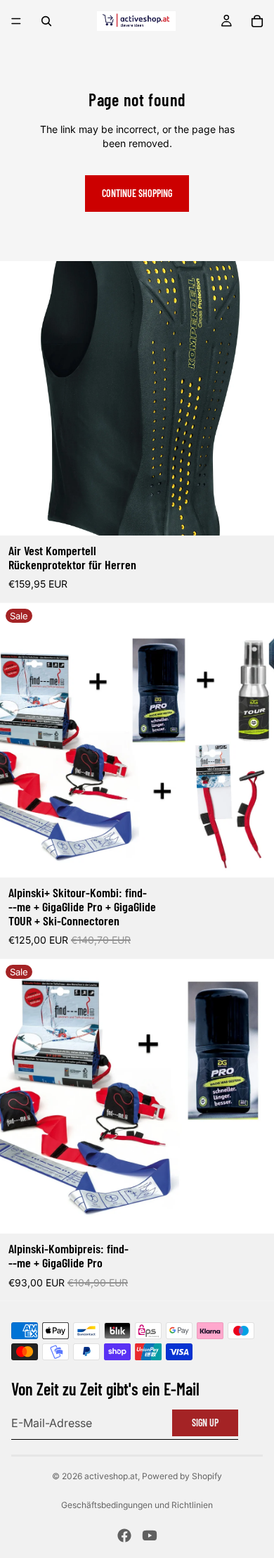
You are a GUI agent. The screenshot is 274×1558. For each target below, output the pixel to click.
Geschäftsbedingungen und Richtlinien (137, 1505)
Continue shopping (137, 193)
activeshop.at (111, 1476)
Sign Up (205, 1423)
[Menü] (16, 21)
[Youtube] (149, 1535)
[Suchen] (46, 21)
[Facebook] (124, 1535)
